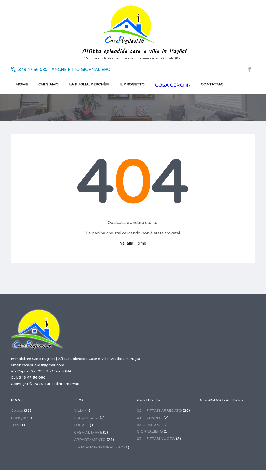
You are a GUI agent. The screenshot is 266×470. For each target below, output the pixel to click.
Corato (17, 410)
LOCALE (81, 425)
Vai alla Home (133, 243)
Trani (15, 425)
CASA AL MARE (88, 432)
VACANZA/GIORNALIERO (100, 447)
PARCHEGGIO (86, 418)
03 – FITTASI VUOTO (156, 438)
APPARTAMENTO (90, 439)
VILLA (79, 410)
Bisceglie (18, 418)
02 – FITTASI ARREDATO (159, 410)
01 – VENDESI (150, 418)
